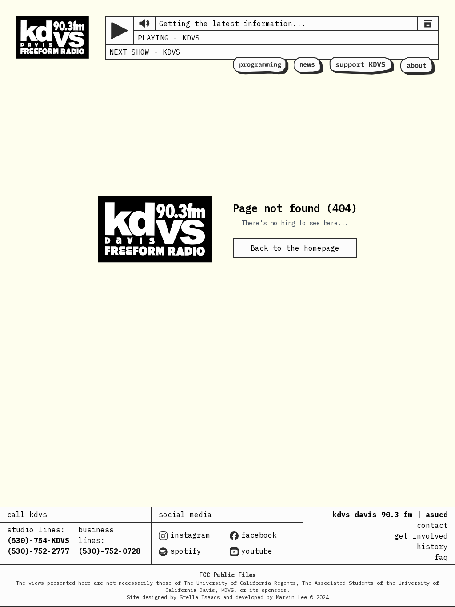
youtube (256, 551)
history (432, 546)
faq (441, 557)
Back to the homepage (295, 248)
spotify (185, 551)
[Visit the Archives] (428, 23)
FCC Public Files (227, 575)
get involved (421, 535)
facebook (259, 535)
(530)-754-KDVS (38, 540)
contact (432, 525)
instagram (190, 535)
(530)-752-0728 (109, 551)
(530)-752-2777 (38, 551)
